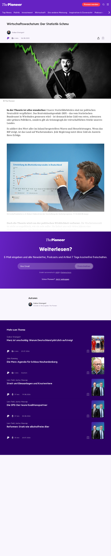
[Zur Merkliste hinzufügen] (103, 38)
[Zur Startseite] (12, 4)
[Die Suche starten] (103, 4)
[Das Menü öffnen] (108, 4)
